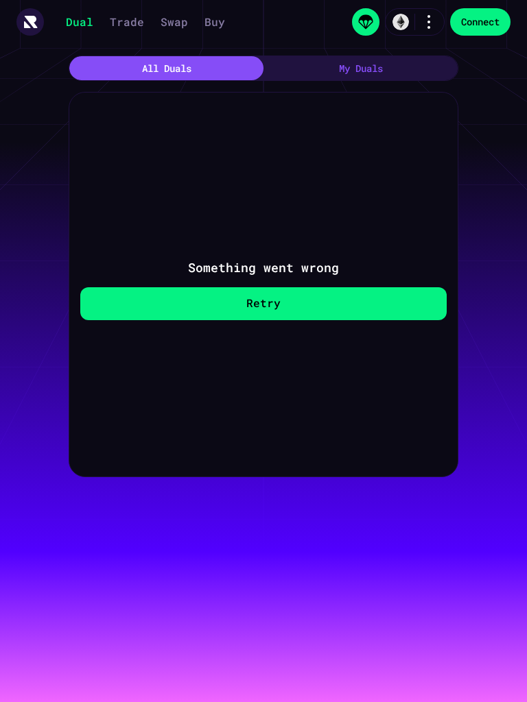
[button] (30, 22)
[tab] (166, 68)
